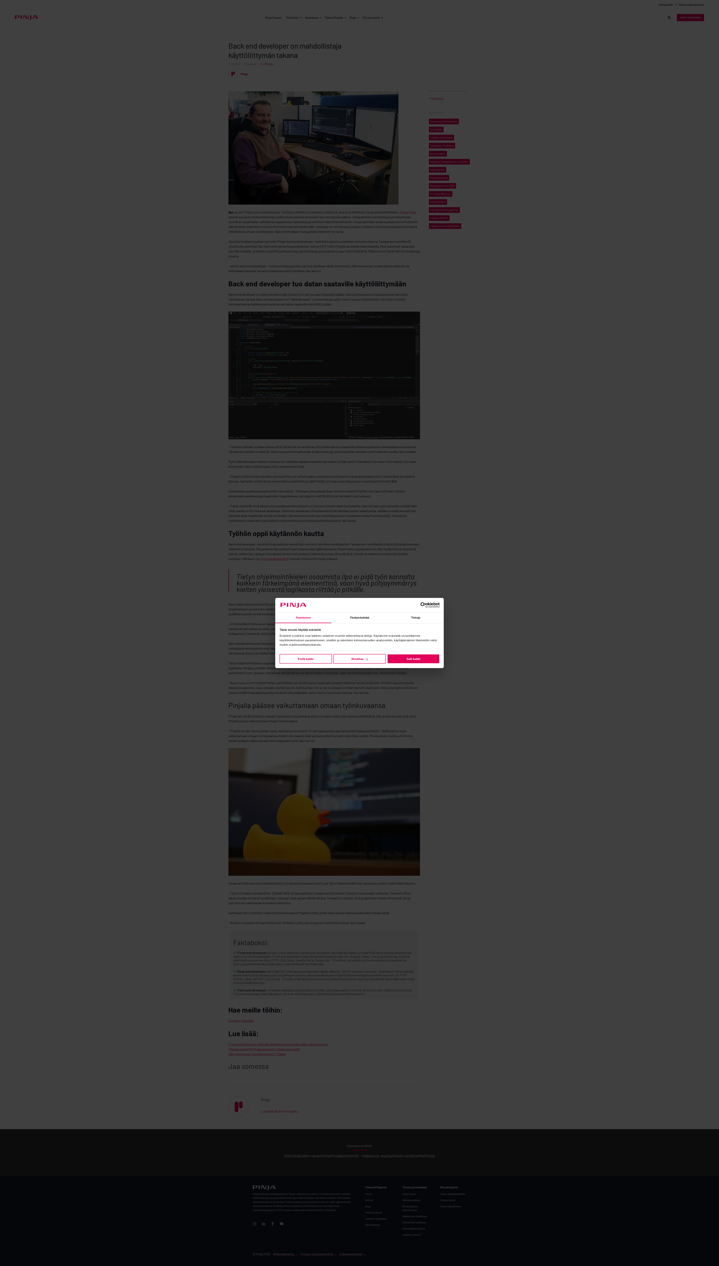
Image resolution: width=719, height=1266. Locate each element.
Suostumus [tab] (303, 617)
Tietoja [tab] (415, 617)
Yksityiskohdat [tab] (359, 617)
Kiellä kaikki (305, 659)
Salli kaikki (413, 659)
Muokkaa (357, 659)
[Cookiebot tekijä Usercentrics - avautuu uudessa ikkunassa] (423, 605)
